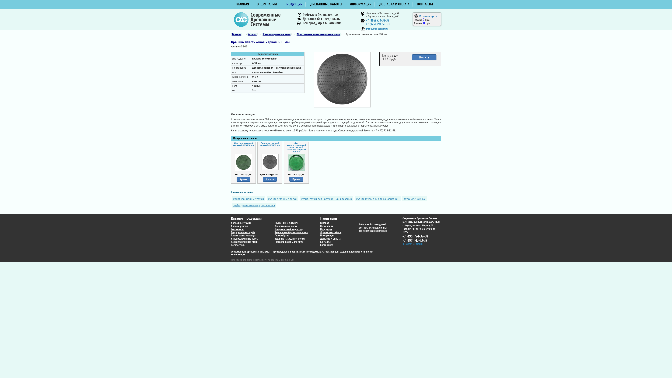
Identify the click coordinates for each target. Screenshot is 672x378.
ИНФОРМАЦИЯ (361, 4)
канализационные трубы (248, 199)
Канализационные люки (244, 241)
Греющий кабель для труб (289, 241)
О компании (326, 226)
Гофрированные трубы (243, 232)
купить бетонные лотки (282, 199)
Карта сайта (326, 245)
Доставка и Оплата (330, 238)
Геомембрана (282, 235)
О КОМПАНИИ (267, 4)
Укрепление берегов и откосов (291, 232)
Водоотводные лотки (286, 226)
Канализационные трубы (244, 238)
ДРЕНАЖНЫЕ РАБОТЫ (326, 4)
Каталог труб (238, 245)
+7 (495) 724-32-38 (377, 20)
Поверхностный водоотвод (289, 229)
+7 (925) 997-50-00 (378, 24)
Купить (424, 57)
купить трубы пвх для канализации (377, 199)
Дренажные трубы (241, 223)
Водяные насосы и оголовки (290, 238)
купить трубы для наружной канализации (326, 199)
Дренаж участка (239, 226)
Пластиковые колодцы (243, 235)
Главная (324, 223)
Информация (327, 235)
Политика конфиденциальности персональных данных (262, 259)
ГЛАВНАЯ (242, 4)
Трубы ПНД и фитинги (286, 223)
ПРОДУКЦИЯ (294, 4)
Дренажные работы (330, 232)
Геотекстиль (237, 229)
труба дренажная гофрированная (254, 205)
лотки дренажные (415, 199)
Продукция (326, 229)
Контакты (325, 241)
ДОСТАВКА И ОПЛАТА (394, 4)
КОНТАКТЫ (425, 4)
